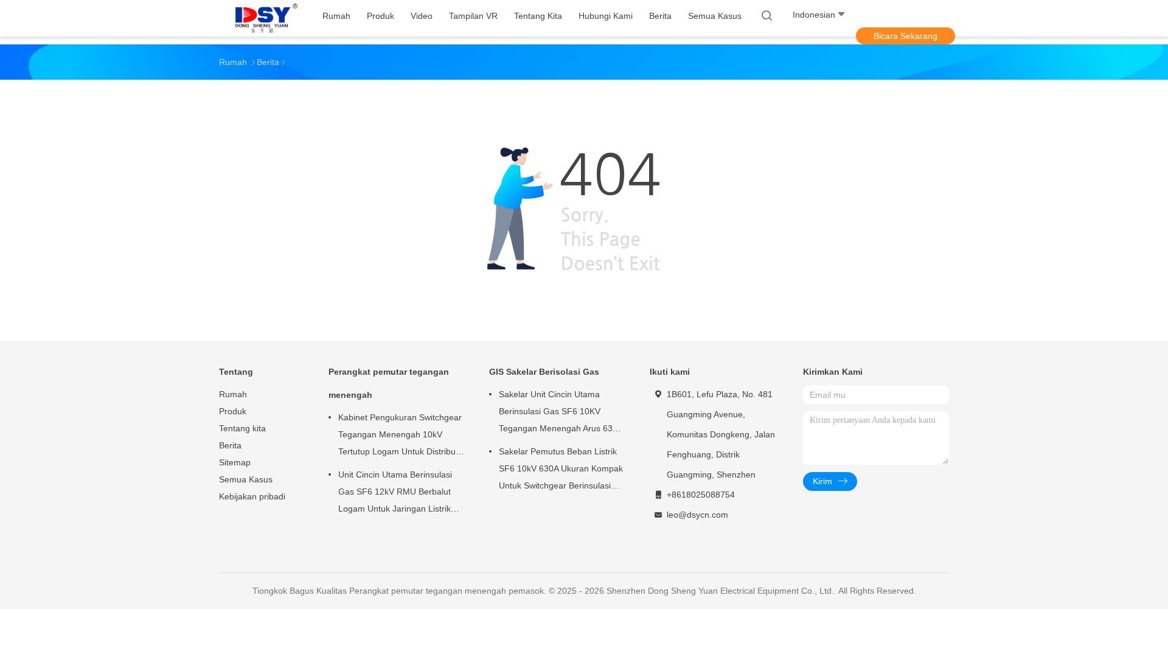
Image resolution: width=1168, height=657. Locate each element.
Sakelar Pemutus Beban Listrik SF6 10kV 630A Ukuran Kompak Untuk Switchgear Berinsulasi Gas (561, 470)
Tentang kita (242, 428)
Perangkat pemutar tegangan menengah (388, 383)
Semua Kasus (246, 479)
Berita (230, 445)
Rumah (233, 394)
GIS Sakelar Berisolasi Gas (544, 372)
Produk (232, 411)
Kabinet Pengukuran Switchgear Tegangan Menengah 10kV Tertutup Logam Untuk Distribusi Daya (400, 436)
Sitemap (235, 462)
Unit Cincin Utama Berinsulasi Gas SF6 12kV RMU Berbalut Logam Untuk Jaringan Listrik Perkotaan (395, 493)
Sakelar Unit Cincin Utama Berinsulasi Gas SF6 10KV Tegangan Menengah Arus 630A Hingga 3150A (560, 413)
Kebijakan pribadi (252, 496)
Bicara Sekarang (905, 36)
